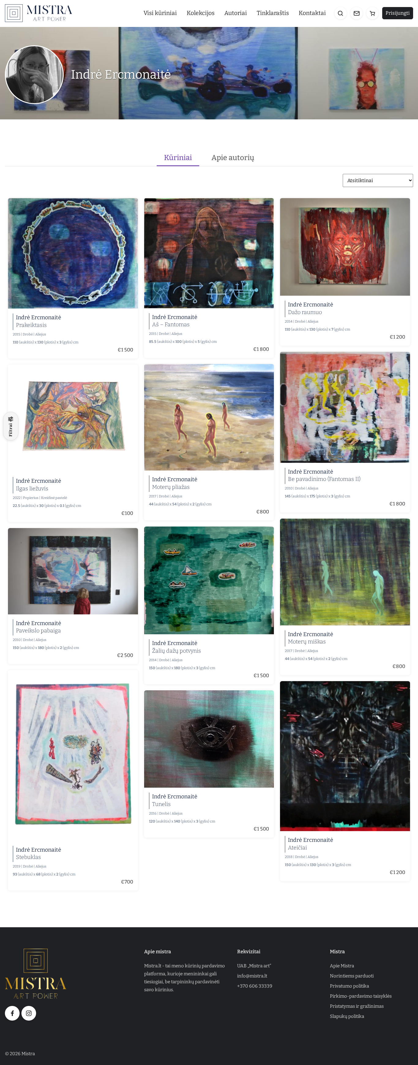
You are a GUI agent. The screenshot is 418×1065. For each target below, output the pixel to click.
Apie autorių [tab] (232, 157)
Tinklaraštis (273, 13)
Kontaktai (312, 13)
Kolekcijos (201, 13)
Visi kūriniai (160, 13)
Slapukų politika (347, 1016)
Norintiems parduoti (352, 976)
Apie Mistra (342, 966)
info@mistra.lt (252, 976)
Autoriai (235, 13)
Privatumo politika (349, 986)
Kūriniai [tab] (178, 157)
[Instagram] (28, 1013)
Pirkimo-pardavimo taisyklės (361, 996)
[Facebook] (12, 1013)
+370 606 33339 (254, 986)
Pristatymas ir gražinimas (357, 1006)
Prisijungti (398, 13)
